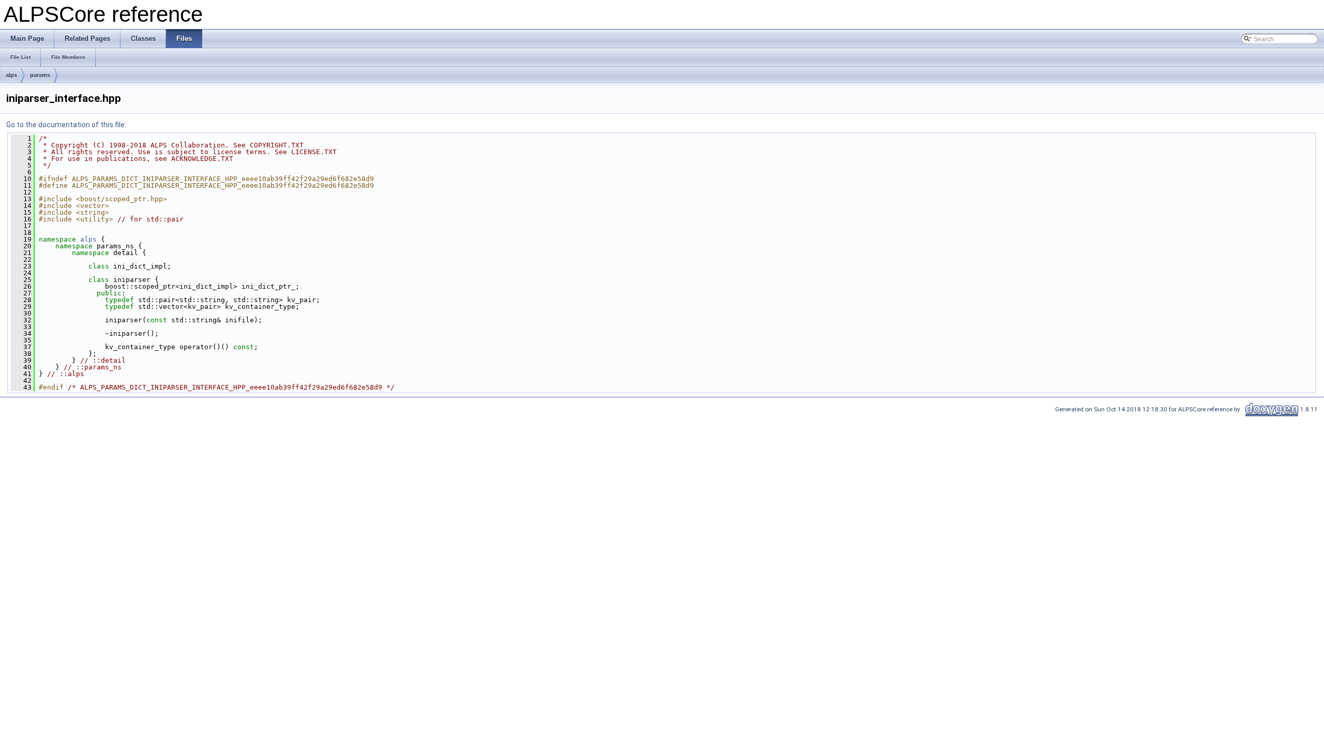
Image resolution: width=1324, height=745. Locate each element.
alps (11, 75)
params (40, 75)
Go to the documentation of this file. (66, 125)
